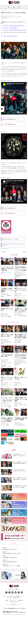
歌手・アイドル (4, 18)
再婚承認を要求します (4, 366)
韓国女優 (2, 296)
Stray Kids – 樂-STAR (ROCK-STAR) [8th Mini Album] (14, 30)
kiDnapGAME (3, 361)
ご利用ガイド (12, 596)
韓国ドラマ (16, 277)
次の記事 (24, 251)
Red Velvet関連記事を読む (10, 208)
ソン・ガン (16, 296)
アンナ (16, 341)
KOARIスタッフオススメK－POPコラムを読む (14, 245)
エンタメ (3, 16)
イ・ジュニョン (23, 295)
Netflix (16, 295)
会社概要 (6, 600)
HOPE (2, 315)
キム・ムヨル (17, 315)
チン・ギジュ (3, 405)
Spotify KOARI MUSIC (6, 233)
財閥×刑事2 (9, 295)
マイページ (23, 596)
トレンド (14, 16)
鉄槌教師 (21, 315)
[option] (7, 575)
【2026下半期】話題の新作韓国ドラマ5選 (7, 355)
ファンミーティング (4, 406)
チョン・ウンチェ (4, 295)
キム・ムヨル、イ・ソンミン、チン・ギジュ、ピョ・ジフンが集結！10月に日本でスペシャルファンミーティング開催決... (7, 399)
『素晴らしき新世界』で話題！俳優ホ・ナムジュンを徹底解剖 (21, 399)
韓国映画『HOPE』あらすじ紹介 (7, 309)
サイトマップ (8, 604)
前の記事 (4, 251)
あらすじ (19, 295)
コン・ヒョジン (20, 384)
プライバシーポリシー (13, 600)
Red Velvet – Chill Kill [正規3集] (10, 27)
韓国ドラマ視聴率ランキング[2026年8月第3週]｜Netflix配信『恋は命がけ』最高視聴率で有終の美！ (21, 336)
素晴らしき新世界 (23, 404)
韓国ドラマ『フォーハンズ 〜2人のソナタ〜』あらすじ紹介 (21, 290)
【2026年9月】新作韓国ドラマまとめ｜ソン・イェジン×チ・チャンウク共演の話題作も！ (21, 269)
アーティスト (8, 16)
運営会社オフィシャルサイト (17, 604)
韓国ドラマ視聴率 (17, 342)
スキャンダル (24, 361)
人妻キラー (16, 385)
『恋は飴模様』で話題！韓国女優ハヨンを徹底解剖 (21, 419)
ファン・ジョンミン (4, 316)
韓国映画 (9, 316)
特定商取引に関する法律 (14, 601)
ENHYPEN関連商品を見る (10, 124)
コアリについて (5, 596)
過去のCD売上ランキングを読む (11, 239)
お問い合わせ (9, 597)
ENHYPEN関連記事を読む (10, 119)
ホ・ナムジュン (17, 404)
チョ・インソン (10, 315)
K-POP (19, 16)
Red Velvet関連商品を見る (10, 213)
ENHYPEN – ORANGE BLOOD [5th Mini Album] (13, 25)
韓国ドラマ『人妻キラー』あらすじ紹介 (21, 378)
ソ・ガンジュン (9, 342)
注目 (2, 293)
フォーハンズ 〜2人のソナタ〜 (19, 297)
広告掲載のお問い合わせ (17, 597)
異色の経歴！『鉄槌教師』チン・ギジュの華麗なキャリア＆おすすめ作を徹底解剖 (7, 420)
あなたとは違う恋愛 (4, 341)
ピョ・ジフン (8, 405)
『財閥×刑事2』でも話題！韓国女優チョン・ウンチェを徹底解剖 (7, 290)
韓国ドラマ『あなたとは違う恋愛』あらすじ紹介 (7, 335)
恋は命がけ (19, 341)
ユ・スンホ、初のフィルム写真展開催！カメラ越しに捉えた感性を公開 (7, 269)
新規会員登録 (17, 596)
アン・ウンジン (3, 342)
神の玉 (10, 366)
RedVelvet (7, 248)
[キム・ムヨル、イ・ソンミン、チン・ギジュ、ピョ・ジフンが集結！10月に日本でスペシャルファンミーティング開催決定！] (7, 391)
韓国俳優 (24, 315)
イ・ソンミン (3, 404)
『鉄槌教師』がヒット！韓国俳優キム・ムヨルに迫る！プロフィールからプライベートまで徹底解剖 (21, 310)
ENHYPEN (3, 248)
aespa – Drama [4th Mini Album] (10, 36)
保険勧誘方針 (20, 600)
